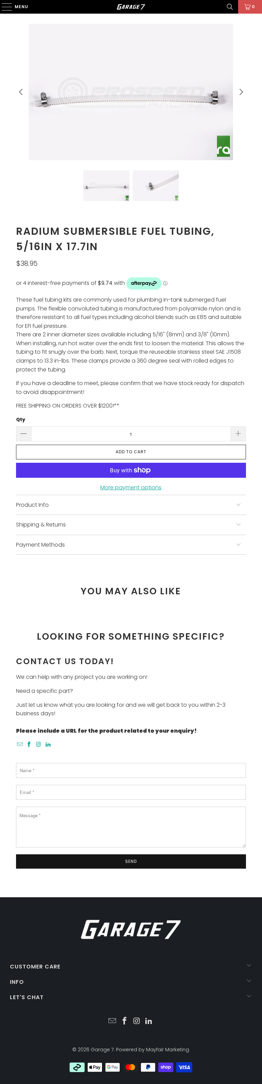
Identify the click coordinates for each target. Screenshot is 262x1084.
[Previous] (21, 92)
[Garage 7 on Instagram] (39, 745)
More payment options (130, 487)
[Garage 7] (131, 7)
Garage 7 (102, 1049)
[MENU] (3, 7)
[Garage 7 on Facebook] (29, 745)
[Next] (240, 92)
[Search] (229, 7)
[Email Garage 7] (20, 745)
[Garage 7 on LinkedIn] (48, 745)
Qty (20, 419)
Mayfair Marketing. (168, 1049)
